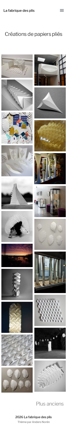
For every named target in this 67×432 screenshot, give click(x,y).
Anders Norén (41, 422)
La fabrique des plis (19, 11)
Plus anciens (50, 404)
